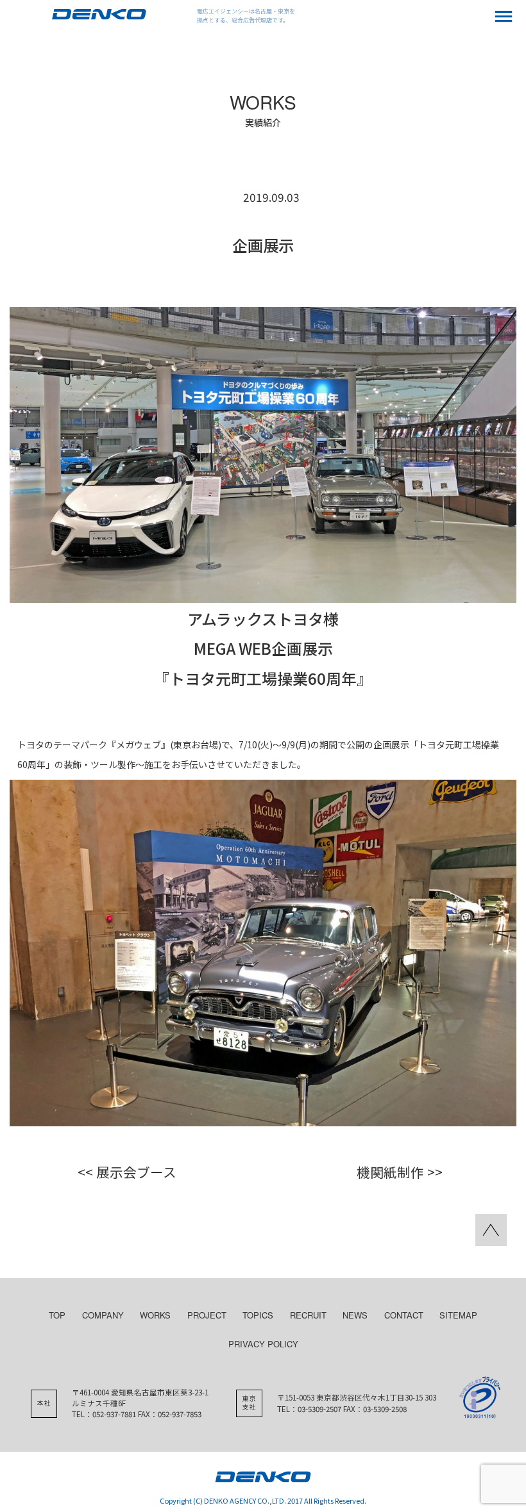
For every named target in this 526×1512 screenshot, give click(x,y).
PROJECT (206, 1315)
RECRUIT (308, 1315)
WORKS (155, 1315)
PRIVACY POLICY (263, 1344)
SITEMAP (458, 1315)
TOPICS (257, 1315)
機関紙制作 (390, 1171)
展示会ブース (136, 1171)
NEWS (355, 1315)
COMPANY (103, 1315)
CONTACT (403, 1315)
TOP (57, 1315)
